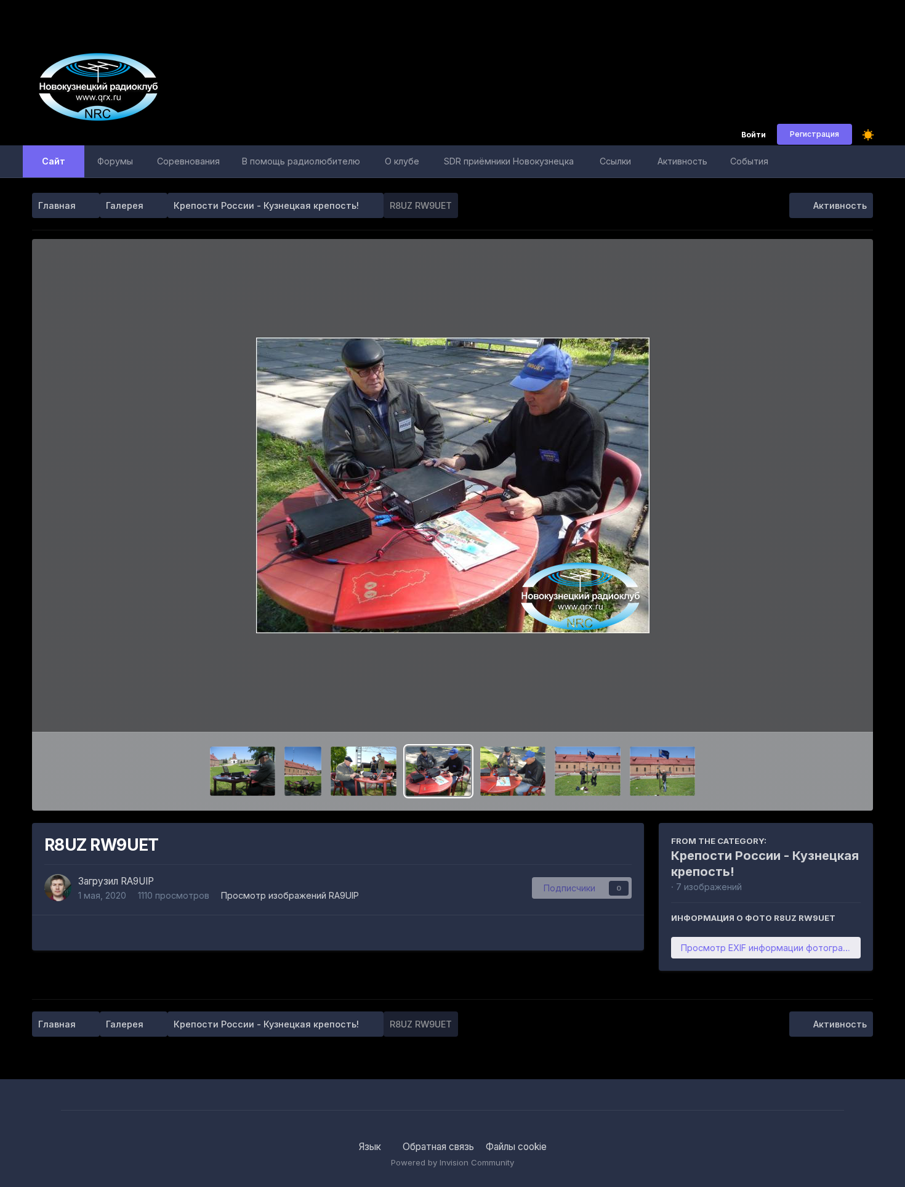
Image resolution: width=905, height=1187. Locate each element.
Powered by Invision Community (452, 1162)
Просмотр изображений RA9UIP (290, 895)
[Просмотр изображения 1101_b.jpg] (587, 771)
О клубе (402, 161)
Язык (371, 1147)
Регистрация (814, 134)
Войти (753, 135)
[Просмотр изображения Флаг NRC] (662, 771)
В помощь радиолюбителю (301, 161)
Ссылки (615, 161)
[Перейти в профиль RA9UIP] (57, 887)
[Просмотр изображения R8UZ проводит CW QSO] (363, 771)
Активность (682, 161)
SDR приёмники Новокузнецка (509, 161)
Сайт (53, 161)
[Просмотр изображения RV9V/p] (242, 771)
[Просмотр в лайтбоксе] (453, 485)
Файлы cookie (516, 1147)
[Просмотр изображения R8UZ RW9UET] (438, 771)
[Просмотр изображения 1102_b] (512, 771)
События (749, 161)
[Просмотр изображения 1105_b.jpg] (302, 771)
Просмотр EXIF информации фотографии (770, 947)
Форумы (115, 161)
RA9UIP (137, 881)
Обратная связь (438, 1147)
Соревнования (188, 161)
